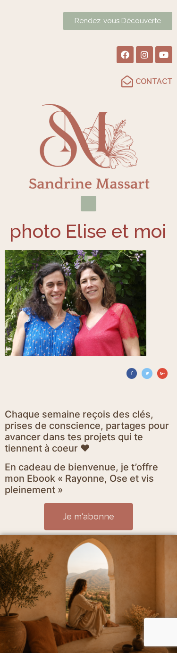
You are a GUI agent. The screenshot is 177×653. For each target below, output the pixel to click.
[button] (88, 203)
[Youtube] (163, 54)
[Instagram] (144, 54)
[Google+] (162, 373)
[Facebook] (125, 54)
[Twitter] (147, 373)
